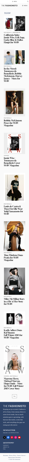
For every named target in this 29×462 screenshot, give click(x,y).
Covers (6, 155)
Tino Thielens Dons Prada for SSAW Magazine (13, 257)
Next (14, 396)
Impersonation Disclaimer (14, 457)
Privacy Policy (12, 455)
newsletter (15, 432)
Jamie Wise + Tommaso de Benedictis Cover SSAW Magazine (12, 162)
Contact (6, 445)
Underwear (16, 32)
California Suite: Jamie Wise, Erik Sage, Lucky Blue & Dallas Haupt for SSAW (14, 39)
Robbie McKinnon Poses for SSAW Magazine (13, 123)
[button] (28, 2)
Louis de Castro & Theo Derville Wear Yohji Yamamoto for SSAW (13, 210)
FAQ (4, 449)
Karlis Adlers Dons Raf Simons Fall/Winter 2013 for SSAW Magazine (13, 334)
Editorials (8, 32)
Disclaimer (6, 455)
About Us (6, 447)
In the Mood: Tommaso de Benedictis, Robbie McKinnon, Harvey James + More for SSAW (13, 74)
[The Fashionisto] (9, 5)
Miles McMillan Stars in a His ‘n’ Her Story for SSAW (14, 301)
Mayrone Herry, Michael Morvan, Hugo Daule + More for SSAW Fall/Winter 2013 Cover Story (14, 383)
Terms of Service (21, 455)
